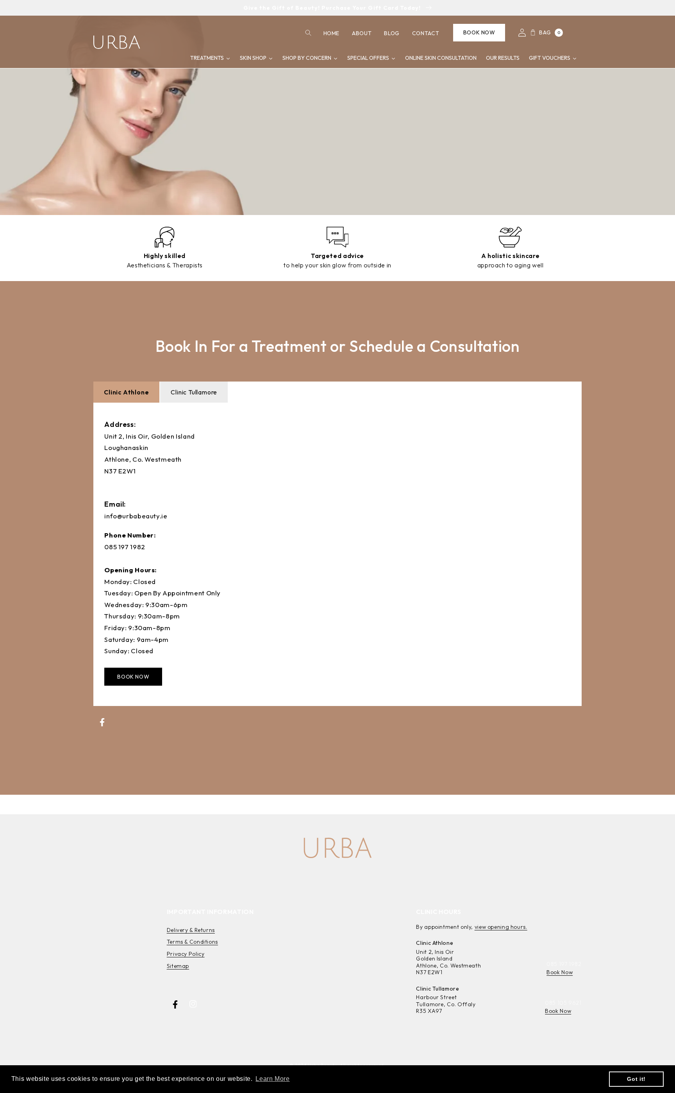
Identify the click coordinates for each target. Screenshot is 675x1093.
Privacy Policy (186, 953)
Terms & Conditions (192, 941)
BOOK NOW (133, 676)
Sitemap (178, 965)
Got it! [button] (636, 1079)
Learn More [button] (272, 1078)
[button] (308, 32)
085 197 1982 (124, 547)
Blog (392, 33)
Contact (425, 33)
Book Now (479, 32)
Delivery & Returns (191, 930)
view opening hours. (501, 926)
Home (331, 33)
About (361, 33)
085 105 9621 (563, 1002)
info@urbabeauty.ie (135, 516)
